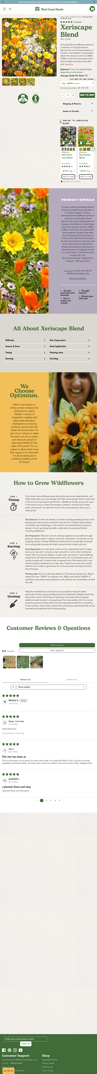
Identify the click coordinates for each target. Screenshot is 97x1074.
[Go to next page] (60, 800)
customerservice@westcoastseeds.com (19, 1060)
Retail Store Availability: (68, 88)
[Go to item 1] (9, 662)
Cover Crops (47, 1070)
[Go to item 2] (23, 662)
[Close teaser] (15, 1067)
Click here (68, 270)
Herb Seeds (47, 1067)
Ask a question (57, 650)
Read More (69, 64)
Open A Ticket (8, 1067)
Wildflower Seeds (75, 17)
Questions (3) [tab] (71, 679)
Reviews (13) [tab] (25, 679)
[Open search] (13, 687)
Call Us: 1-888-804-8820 (12, 1063)
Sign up (25, 1044)
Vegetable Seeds (49, 1060)
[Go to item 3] (36, 662)
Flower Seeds (64, 17)
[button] (92, 9)
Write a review (57, 645)
